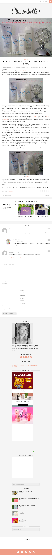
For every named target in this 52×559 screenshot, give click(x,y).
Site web (3, 286)
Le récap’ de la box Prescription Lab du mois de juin (29, 499)
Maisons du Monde (34, 365)
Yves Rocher (22, 364)
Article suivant (46, 195)
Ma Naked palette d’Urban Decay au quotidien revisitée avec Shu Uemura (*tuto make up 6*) (9, 206)
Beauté (26, 59)
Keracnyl (22, 71)
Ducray (26, 71)
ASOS (17, 365)
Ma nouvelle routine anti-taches (25, 491)
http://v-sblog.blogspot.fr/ (15, 258)
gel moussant (34, 116)
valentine (11, 251)
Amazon (28, 365)
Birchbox (14, 364)
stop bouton (5, 119)
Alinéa (27, 176)
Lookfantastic (35, 364)
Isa (10, 228)
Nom (3, 279)
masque (15, 118)
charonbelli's (16, 239)
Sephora (18, 364)
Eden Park (14, 366)
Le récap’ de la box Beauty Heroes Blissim (27, 512)
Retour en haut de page (45, 557)
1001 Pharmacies (28, 364)
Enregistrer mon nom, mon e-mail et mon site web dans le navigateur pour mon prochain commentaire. (22, 297)
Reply (49, 228)
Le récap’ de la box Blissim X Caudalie (27, 505)
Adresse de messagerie (4, 282)
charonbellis (11, 191)
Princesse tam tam (22, 365)
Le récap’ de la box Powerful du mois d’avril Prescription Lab (28, 519)
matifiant (10, 118)
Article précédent (7, 195)
